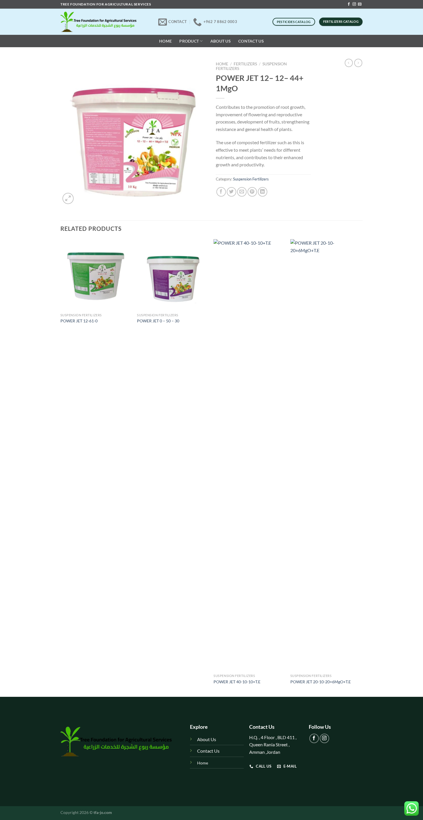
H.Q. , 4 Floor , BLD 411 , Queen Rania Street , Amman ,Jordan (273, 745)
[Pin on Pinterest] (252, 192)
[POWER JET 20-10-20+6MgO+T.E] (325, 455)
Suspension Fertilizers (251, 179)
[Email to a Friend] (242, 192)
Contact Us (251, 41)
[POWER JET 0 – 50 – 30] (172, 274)
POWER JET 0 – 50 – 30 (158, 320)
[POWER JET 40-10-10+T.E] (249, 455)
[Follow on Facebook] (348, 4)
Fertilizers (245, 64)
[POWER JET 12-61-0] (96, 274)
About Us (220, 41)
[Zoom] (68, 198)
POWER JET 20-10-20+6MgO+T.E (320, 681)
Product (189, 41)
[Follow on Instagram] (354, 4)
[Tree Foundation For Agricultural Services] (105, 22)
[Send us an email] (359, 4)
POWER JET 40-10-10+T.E (237, 681)
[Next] (361, 467)
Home (165, 41)
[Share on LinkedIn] (262, 192)
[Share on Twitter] (231, 192)
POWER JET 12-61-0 (79, 320)
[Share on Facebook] (221, 192)
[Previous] (60, 467)
